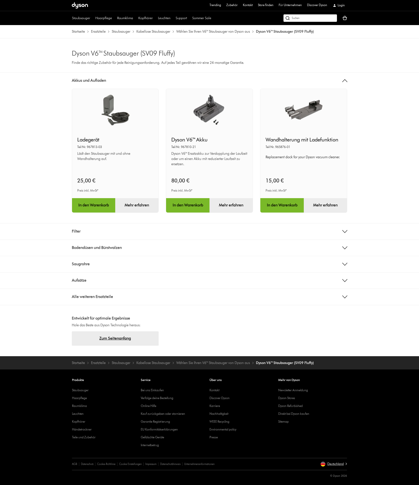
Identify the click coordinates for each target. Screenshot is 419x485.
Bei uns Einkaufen (152, 390)
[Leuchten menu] (172, 18)
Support (181, 18)
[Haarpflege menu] (114, 18)
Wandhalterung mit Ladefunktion (302, 139)
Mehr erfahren (137, 205)
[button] (333, 464)
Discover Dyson (317, 5)
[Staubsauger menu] (92, 18)
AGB (74, 464)
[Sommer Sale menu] (213, 18)
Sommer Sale (201, 18)
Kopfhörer (145, 18)
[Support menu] (189, 18)
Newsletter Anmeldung (293, 390)
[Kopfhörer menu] (155, 18)
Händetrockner (82, 429)
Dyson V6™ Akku (189, 139)
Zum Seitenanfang (115, 338)
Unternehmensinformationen (199, 464)
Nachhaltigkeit (219, 414)
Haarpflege (103, 18)
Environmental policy (223, 429)
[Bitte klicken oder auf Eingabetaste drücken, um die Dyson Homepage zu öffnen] (80, 5)
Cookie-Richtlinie (106, 464)
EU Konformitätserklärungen (159, 429)
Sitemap (283, 422)
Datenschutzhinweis (170, 464)
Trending (215, 5)
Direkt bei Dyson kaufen (293, 414)
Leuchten (164, 18)
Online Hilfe (148, 406)
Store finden (265, 5)
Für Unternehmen (290, 5)
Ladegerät (88, 139)
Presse (214, 437)
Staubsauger (81, 18)
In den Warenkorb (93, 205)
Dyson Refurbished (290, 406)
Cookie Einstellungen (130, 464)
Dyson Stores (286, 398)
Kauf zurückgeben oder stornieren (163, 414)
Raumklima (125, 18)
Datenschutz (87, 464)
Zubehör (232, 5)
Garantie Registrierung (155, 422)
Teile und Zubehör (84, 437)
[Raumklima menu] (135, 18)
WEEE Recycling (219, 422)
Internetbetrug (150, 445)
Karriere (215, 406)
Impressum (150, 464)
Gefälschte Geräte (152, 437)
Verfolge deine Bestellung (157, 398)
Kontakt (248, 5)
